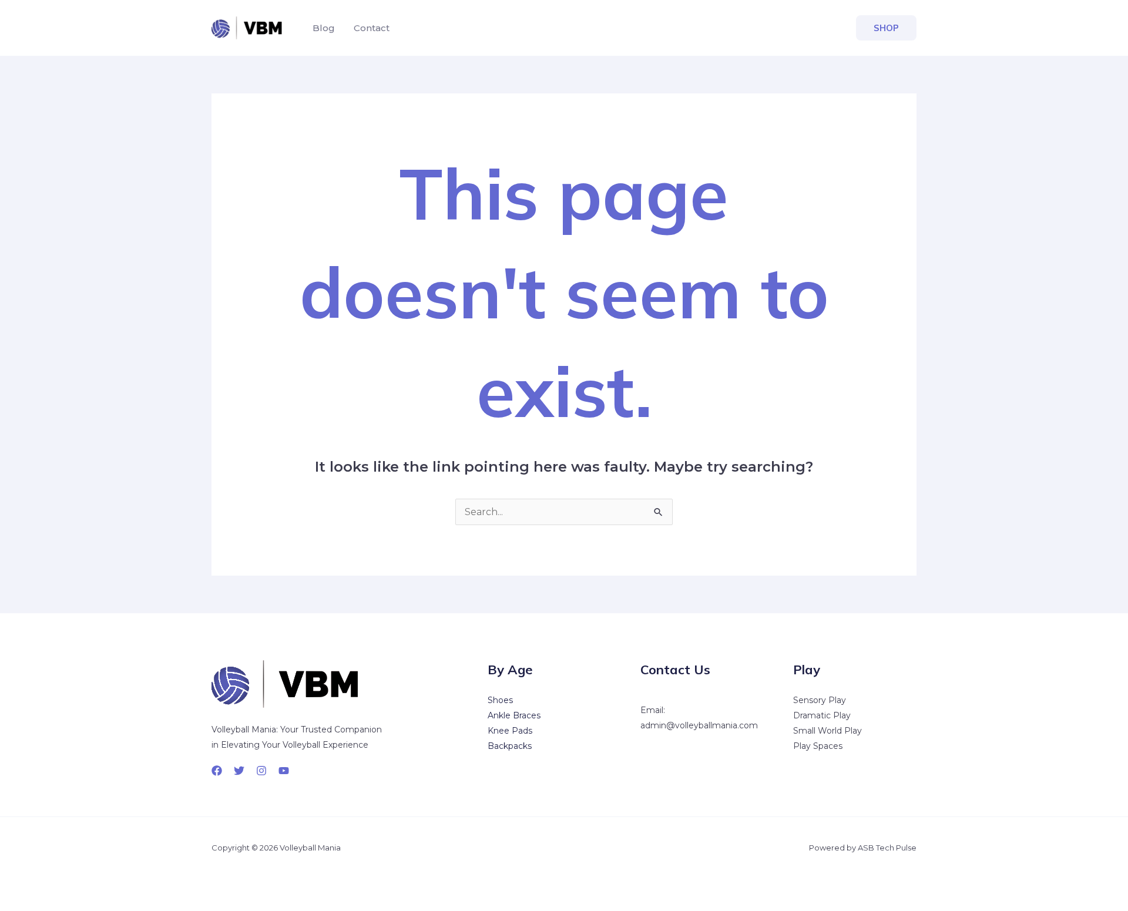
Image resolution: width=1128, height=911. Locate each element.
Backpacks (510, 746)
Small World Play (827, 730)
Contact (372, 27)
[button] (886, 28)
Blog (324, 27)
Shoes (500, 700)
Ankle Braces (514, 715)
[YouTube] (283, 770)
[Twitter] (239, 770)
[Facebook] (217, 770)
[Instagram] (261, 770)
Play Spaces (817, 746)
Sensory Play (819, 700)
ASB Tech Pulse (887, 847)
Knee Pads (510, 730)
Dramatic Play (822, 715)
